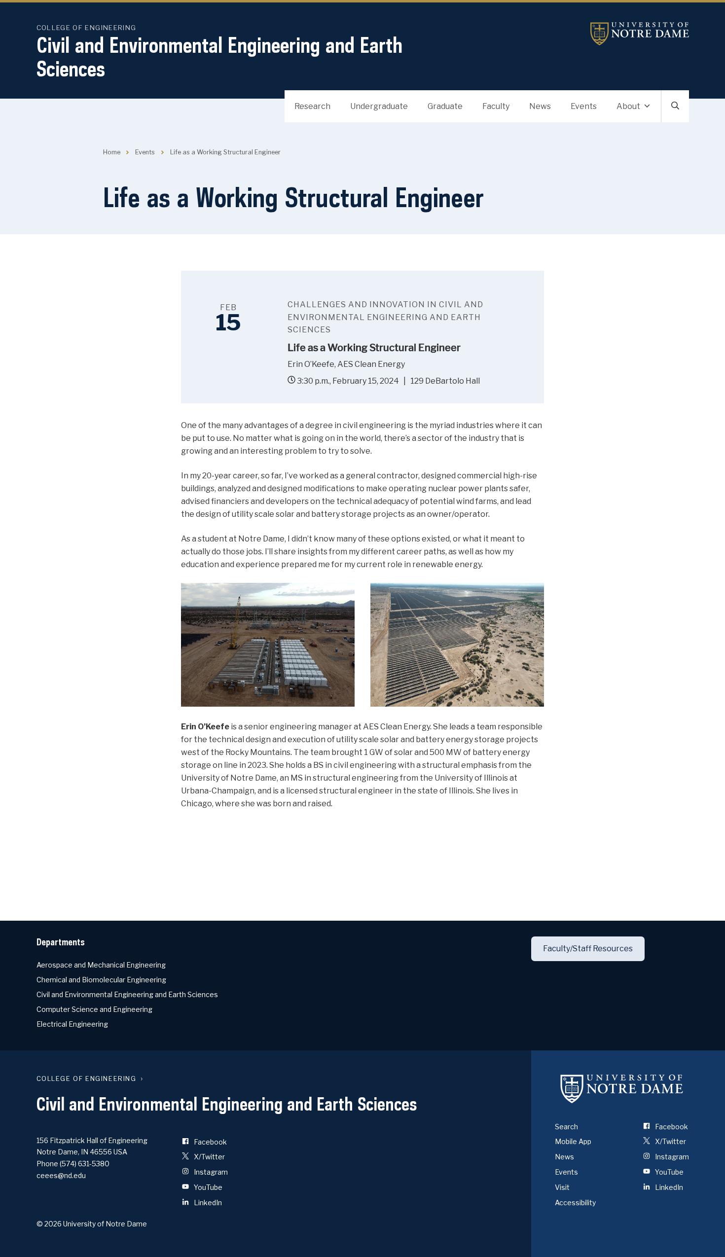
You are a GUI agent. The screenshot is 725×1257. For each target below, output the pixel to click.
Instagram (210, 1172)
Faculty (495, 106)
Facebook (209, 1142)
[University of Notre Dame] (622, 1089)
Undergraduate (379, 106)
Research (312, 106)
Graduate (445, 106)
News (540, 106)
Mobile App (573, 1141)
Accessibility (575, 1202)
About (628, 106)
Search (566, 1126)
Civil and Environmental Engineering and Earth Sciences (219, 56)
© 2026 (49, 1224)
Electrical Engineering (72, 1024)
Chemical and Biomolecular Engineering (101, 979)
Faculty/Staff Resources (588, 948)
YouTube (207, 1187)
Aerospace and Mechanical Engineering (101, 965)
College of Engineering (86, 28)
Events (584, 106)
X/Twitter (208, 1156)
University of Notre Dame (639, 33)
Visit (562, 1187)
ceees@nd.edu (61, 1175)
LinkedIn (207, 1202)
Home (111, 152)
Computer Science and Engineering (94, 1009)
